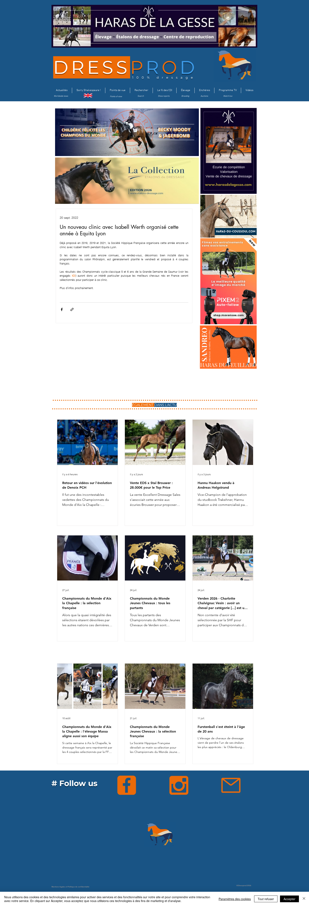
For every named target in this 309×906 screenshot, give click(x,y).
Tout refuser (266, 899)
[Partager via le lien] (72, 309)
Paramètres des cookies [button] (235, 899)
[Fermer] (303, 899)
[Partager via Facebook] (62, 309)
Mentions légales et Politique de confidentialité (70, 887)
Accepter (289, 899)
